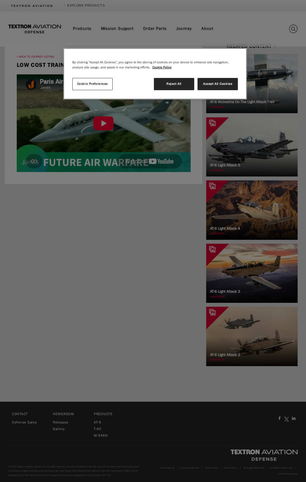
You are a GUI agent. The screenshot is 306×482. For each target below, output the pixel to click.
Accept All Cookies (217, 84)
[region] (155, 73)
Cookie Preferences (92, 84)
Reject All (174, 84)
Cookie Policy (162, 67)
